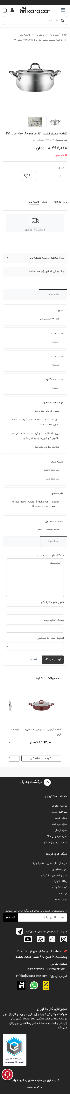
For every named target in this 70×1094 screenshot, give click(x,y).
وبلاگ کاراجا (60, 881)
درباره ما (62, 894)
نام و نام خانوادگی (52, 602)
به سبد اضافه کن (40, 758)
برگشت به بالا (31, 782)
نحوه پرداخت (59, 824)
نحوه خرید (61, 818)
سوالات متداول (58, 812)
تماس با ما (61, 900)
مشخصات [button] (53, 295)
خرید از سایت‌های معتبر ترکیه (50, 863)
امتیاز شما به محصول (50, 638)
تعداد (61, 167)
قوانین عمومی (59, 806)
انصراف (33, 659)
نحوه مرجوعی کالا (57, 836)
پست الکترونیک (54, 620)
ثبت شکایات (59, 887)
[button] (6, 10)
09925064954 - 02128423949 (45, 969)
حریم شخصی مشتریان (54, 875)
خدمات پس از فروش (55, 842)
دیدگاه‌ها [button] (53, 542)
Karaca (57, 202)
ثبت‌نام (10, 917)
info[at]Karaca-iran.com (31, 976)
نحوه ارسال (60, 830)
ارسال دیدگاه (53, 659)
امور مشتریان (59, 869)
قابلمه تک (34, 202)
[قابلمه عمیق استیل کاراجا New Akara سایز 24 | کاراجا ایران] (35, 78)
